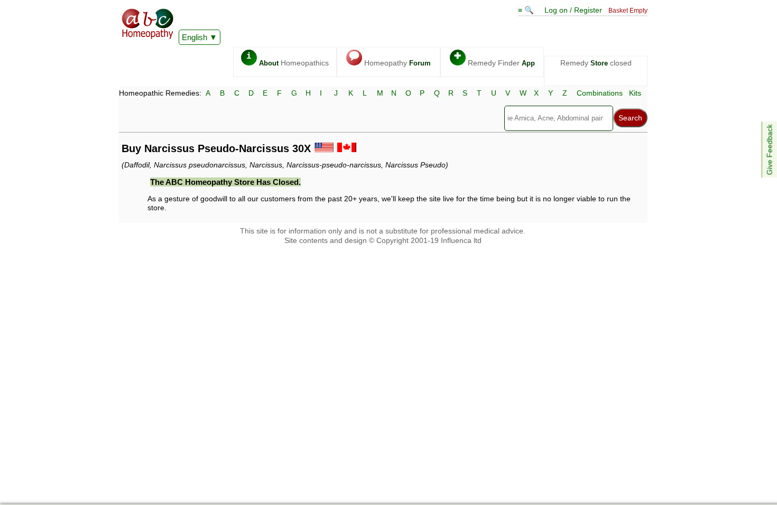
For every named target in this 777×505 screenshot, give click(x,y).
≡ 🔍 (527, 10)
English (194, 37)
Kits (635, 93)
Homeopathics (287, 59)
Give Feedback (769, 149)
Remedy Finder (494, 59)
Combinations (600, 93)
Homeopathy (390, 59)
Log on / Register (573, 10)
